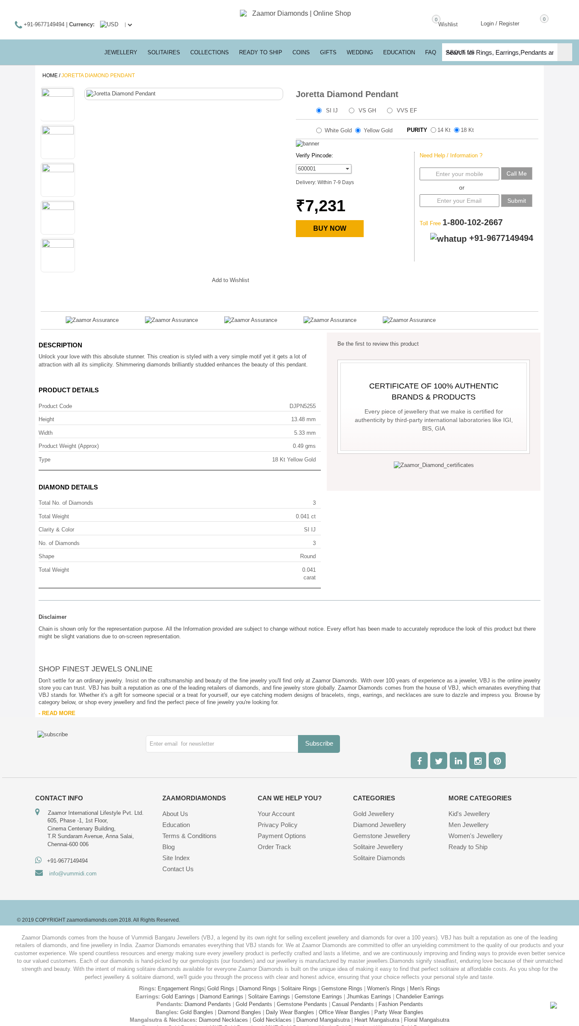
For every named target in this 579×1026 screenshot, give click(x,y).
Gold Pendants (254, 1004)
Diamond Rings (257, 988)
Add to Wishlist (230, 280)
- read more (57, 713)
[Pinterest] (497, 760)
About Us (175, 813)
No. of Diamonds (59, 543)
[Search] (564, 52)
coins (301, 52)
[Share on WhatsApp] (180, 278)
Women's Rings (386, 988)
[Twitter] (438, 760)
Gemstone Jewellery (381, 835)
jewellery (120, 52)
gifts (328, 52)
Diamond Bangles (239, 1012)
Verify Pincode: (314, 155)
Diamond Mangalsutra (323, 1020)
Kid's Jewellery (469, 813)
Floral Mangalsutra (426, 1020)
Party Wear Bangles (398, 1012)
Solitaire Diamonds (379, 857)
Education (176, 824)
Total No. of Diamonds (66, 503)
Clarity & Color (56, 529)
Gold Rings (220, 988)
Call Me (517, 173)
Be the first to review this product (378, 344)
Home (50, 75)
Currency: (82, 24)
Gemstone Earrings (318, 996)
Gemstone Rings (341, 988)
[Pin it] (197, 278)
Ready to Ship (260, 52)
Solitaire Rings (299, 988)
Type (44, 459)
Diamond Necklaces (223, 1020)
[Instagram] (477, 760)
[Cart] (532, 23)
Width (46, 433)
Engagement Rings (181, 988)
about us (460, 52)
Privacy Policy (278, 824)
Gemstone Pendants (302, 1004)
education (399, 52)
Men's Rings (425, 988)
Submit (516, 200)
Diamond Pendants (207, 1004)
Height (46, 419)
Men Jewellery (468, 824)
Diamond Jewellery (379, 824)
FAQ (430, 52)
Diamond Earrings (221, 996)
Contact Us (178, 868)
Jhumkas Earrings (369, 996)
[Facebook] (419, 760)
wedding (360, 52)
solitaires (164, 52)
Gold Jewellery (373, 813)
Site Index (176, 857)
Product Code (55, 406)
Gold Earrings (178, 996)
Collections (209, 52)
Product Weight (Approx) (69, 446)
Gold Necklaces (272, 1020)
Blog (168, 846)
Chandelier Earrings (420, 996)
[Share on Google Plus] (163, 278)
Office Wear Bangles (344, 1012)
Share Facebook (146, 278)
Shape (46, 556)
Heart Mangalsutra (376, 1020)
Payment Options (282, 835)
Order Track (274, 846)
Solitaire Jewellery (378, 846)
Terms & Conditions (189, 835)
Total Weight (54, 516)
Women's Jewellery (475, 835)
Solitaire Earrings (269, 996)
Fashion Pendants (401, 1004)
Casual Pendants (353, 1004)
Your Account (276, 813)
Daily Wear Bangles (290, 1012)
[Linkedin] (458, 760)
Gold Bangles (196, 1012)
